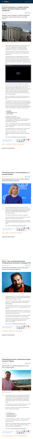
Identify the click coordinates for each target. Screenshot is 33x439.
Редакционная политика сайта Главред (19, 225)
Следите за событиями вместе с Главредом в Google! (9, 140)
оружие (3, 144)
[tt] (19, 141)
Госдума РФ (15, 144)
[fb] (17, 141)
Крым (3, 232)
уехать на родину (17, 424)
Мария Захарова (19, 232)
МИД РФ (7, 232)
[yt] (28, 139)
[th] (24, 139)
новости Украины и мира (22, 435)
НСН (22, 218)
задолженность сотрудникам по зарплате (12, 117)
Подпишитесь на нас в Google (28, 13)
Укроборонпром (8, 144)
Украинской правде (8, 303)
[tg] (26, 139)
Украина (15, 435)
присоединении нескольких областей (19, 210)
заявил (24, 61)
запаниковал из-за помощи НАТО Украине (18, 46)
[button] (3, 1)
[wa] (22, 139)
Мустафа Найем (20, 144)
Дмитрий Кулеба (12, 232)
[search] (30, 2)
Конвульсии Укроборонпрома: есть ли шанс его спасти (11, 112)
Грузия (3, 435)
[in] (23, 141)
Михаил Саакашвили (9, 435)
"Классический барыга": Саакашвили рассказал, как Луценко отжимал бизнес (11, 414)
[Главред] (6, 1)
